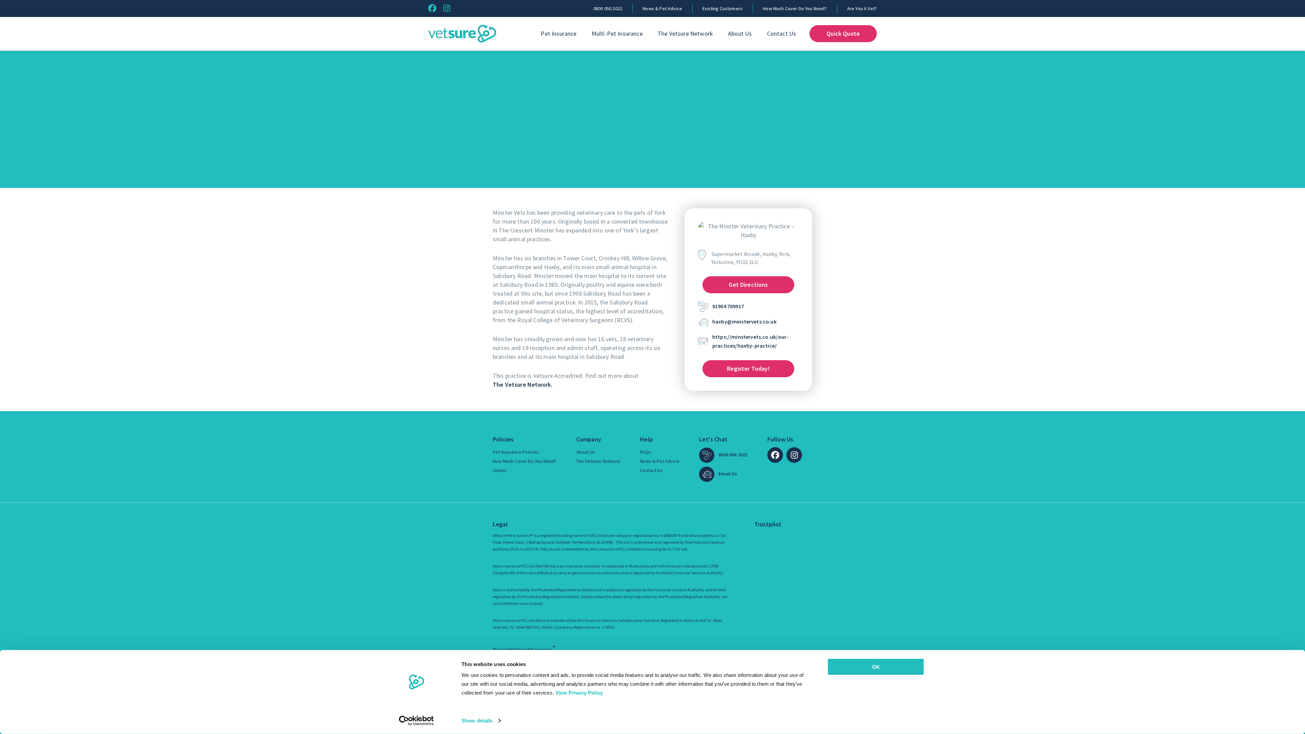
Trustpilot (768, 524)
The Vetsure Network (685, 33)
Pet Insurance (558, 33)
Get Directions (748, 285)
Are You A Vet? (862, 8)
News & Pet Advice (662, 8)
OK (876, 667)
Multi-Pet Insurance (617, 33)
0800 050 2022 (607, 8)
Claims (499, 470)
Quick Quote (843, 33)
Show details (477, 720)
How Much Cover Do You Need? (794, 8)
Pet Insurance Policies (516, 452)
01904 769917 (728, 306)
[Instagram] (446, 8)
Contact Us (781, 33)
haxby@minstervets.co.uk (744, 321)
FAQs (645, 452)
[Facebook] (432, 8)
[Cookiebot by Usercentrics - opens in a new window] (416, 721)
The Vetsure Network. (522, 384)
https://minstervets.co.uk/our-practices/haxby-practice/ (750, 341)
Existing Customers (722, 8)
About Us (740, 33)
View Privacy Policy (579, 693)
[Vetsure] (462, 34)
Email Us (727, 474)
